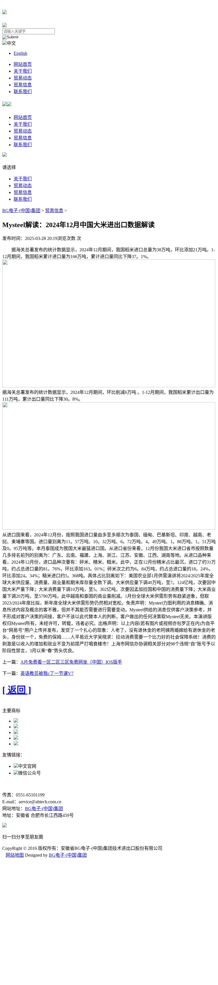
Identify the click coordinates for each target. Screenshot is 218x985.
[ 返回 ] (16, 690)
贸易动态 (23, 78)
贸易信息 (23, 84)
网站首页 (23, 64)
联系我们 (23, 91)
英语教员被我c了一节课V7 (47, 673)
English (20, 53)
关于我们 (23, 71)
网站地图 (15, 855)
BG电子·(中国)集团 (21, 210)
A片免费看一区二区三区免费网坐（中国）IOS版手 (71, 662)
